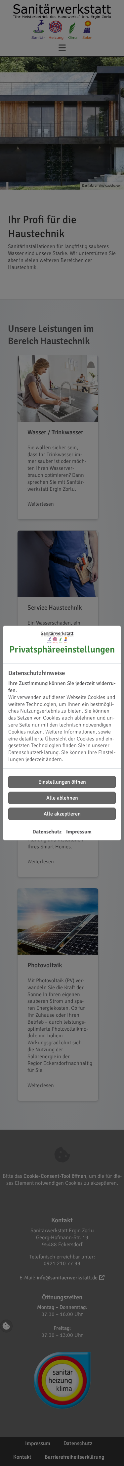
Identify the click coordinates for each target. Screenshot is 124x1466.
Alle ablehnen (62, 798)
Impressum (79, 831)
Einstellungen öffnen (62, 782)
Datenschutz (47, 831)
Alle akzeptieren (62, 814)
